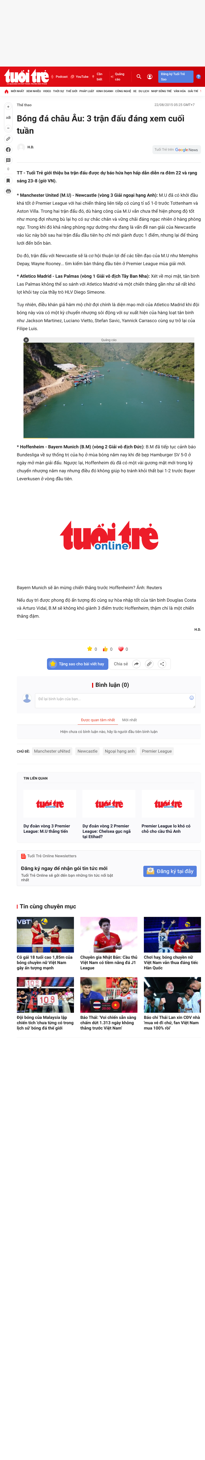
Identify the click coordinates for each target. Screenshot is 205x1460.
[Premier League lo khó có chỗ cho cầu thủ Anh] (168, 803)
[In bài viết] (8, 191)
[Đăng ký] (170, 871)
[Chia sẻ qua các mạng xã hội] (162, 664)
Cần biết (99, 76)
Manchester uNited (52, 751)
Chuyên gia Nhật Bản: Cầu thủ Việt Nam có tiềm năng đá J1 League (108, 962)
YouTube (82, 77)
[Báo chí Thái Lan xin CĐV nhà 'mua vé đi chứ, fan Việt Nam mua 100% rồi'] (172, 995)
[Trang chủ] (6, 91)
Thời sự (58, 91)
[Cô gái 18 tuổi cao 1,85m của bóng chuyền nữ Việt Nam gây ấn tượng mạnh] (45, 935)
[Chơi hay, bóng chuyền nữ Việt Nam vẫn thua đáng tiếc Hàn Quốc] (172, 935)
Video (47, 91)
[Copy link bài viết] (149, 664)
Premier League (157, 751)
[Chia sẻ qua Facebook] (136, 664)
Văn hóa (180, 91)
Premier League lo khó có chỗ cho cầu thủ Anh (166, 828)
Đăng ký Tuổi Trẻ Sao (173, 76)
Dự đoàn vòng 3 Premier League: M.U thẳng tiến (46, 828)
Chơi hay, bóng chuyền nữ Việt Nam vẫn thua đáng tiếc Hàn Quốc (171, 962)
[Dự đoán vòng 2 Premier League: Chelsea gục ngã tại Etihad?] (108, 803)
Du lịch (144, 91)
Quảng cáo (119, 76)
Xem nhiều (33, 91)
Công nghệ (123, 91)
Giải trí (193, 91)
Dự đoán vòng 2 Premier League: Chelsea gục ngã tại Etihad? (106, 831)
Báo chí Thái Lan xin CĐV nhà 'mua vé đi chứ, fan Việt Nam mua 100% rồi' (172, 1023)
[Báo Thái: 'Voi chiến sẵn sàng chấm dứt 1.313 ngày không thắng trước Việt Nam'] (108, 995)
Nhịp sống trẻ (161, 91)
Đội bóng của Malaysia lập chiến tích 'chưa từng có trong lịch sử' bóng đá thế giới (45, 1023)
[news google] (176, 149)
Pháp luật (87, 91)
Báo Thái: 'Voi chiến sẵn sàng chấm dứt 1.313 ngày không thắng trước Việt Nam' (108, 1023)
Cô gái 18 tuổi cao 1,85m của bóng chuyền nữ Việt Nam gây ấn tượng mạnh (45, 962)
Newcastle (87, 751)
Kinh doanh (104, 91)
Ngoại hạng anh (120, 751)
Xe (135, 91)
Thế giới (71, 91)
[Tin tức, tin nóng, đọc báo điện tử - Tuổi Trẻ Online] (26, 77)
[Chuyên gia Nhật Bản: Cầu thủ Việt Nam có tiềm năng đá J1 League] (108, 935)
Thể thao (24, 105)
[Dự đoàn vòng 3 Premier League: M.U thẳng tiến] (49, 803)
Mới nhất (17, 91)
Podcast (62, 77)
